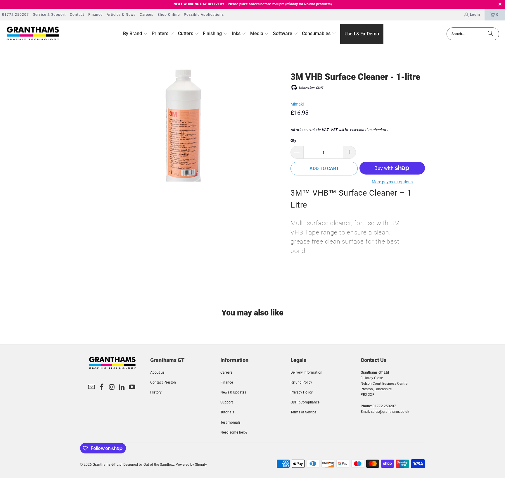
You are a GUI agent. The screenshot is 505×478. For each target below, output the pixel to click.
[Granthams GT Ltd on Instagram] (112, 387)
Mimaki (297, 104)
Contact (77, 15)
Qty (293, 140)
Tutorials (227, 412)
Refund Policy (301, 382)
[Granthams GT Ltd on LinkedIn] (122, 387)
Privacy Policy (301, 392)
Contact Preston (163, 382)
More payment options (392, 182)
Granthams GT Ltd (107, 465)
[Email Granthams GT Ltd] (91, 387)
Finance (95, 15)
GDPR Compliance (304, 402)
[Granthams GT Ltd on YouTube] (132, 387)
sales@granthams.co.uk (390, 412)
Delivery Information (306, 372)
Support (226, 402)
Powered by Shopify (191, 465)
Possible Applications (204, 15)
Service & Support (49, 15)
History (156, 392)
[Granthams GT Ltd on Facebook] (101, 387)
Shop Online (169, 15)
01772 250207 (15, 15)
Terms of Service (303, 412)
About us (157, 372)
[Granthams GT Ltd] (33, 34)
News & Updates (233, 392)
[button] (135, 34)
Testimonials (230, 422)
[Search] (490, 33)
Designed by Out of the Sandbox (148, 465)
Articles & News (121, 15)
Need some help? (234, 432)
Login (475, 15)
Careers (146, 15)
